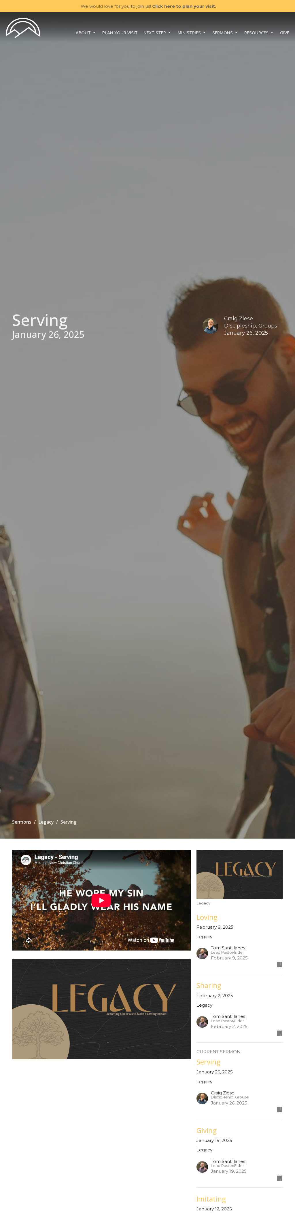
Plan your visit (120, 32)
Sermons (222, 32)
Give (284, 32)
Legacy (46, 822)
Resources (256, 32)
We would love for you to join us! (148, 6)
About (83, 32)
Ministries (189, 32)
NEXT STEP (154, 32)
